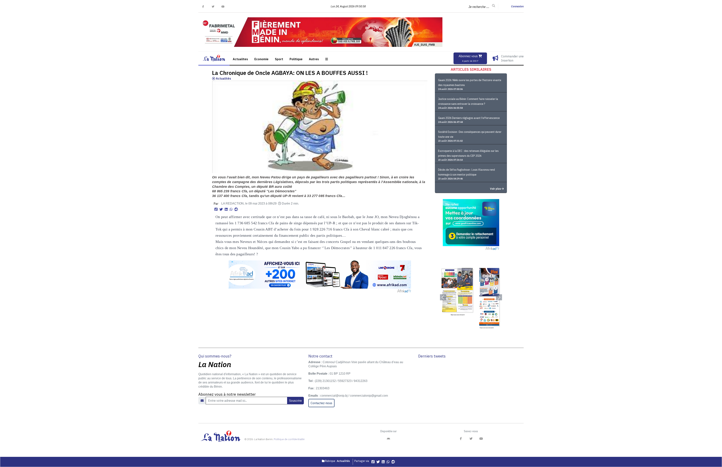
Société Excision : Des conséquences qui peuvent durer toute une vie (469, 134)
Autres (314, 59)
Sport (279, 59)
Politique (296, 59)
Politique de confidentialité (289, 439)
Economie (261, 59)
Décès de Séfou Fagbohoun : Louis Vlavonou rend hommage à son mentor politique (466, 172)
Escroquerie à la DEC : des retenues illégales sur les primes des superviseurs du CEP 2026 (468, 153)
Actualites (240, 59)
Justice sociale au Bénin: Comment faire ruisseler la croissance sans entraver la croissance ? (468, 101)
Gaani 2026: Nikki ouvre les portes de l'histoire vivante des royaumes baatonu (469, 82)
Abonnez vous (469, 58)
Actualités (223, 78)
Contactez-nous (321, 403)
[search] (493, 6)
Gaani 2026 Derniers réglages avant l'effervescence (469, 118)
